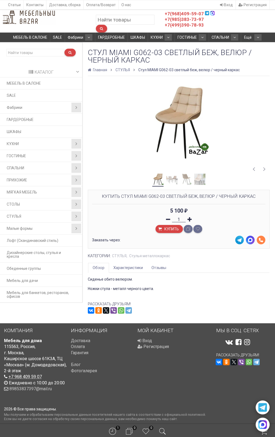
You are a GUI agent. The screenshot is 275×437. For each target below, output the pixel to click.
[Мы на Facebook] (238, 342)
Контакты (35, 5)
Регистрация (255, 5)
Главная (99, 70)
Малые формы (19, 228)
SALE (57, 37)
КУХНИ (157, 37)
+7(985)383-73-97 (184, 19)
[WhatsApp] (121, 310)
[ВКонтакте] (91, 310)
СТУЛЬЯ (14, 216)
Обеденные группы (24, 268)
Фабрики (75, 37)
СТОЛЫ (13, 204)
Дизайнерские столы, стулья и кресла (34, 254)
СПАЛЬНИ (220, 37)
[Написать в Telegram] (263, 407)
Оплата (78, 346)
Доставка (80, 340)
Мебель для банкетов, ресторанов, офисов (38, 295)
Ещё (248, 37)
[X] (106, 310)
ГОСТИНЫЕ (187, 37)
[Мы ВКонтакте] (229, 342)
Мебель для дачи (22, 280)
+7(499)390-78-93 (184, 25)
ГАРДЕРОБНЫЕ (111, 37)
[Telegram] (128, 310)
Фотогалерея (84, 370)
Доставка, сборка (65, 5)
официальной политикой (184, 415)
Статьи (14, 5)
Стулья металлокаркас (149, 256)
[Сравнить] (188, 229)
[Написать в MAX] (263, 425)
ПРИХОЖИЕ (17, 180)
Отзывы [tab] (158, 267)
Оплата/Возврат (101, 5)
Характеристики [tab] (128, 267)
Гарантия (79, 352)
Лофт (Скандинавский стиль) (32, 240)
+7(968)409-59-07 (184, 13)
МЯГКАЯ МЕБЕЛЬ (22, 192)
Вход (228, 5)
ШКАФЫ (138, 37)
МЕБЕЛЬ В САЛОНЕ (30, 37)
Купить (171, 229)
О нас (126, 5)
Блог (76, 364)
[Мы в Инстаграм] (247, 342)
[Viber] (113, 310)
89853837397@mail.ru (30, 388)
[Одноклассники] (98, 310)
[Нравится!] (197, 229)
